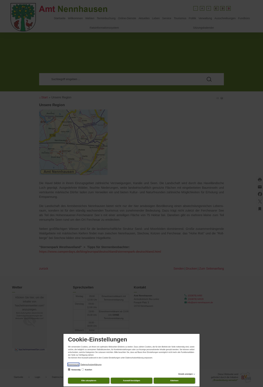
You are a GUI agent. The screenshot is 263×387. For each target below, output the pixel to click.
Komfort (88, 370)
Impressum (73, 364)
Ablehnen (174, 381)
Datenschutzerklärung (91, 364)
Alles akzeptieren (88, 381)
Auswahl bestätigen (131, 381)
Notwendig (76, 370)
